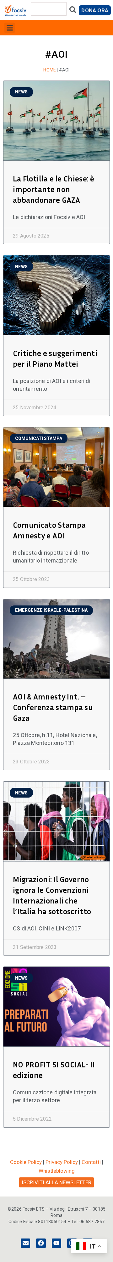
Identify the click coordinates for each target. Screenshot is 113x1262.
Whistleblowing (57, 1171)
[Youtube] (56, 1243)
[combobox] (49, 9)
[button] (9, 28)
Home (49, 69)
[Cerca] (72, 11)
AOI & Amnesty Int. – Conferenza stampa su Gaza (53, 707)
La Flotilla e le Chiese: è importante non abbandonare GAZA (53, 189)
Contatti (91, 1162)
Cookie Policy (26, 1162)
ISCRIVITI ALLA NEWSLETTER (56, 1182)
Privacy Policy (62, 1162)
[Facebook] (41, 1243)
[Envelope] (25, 1243)
